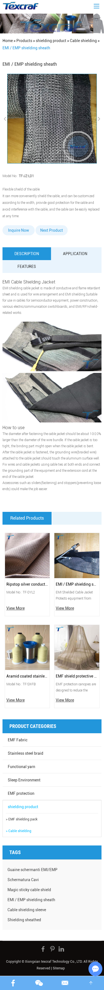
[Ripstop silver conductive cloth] (27, 555)
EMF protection (21, 793)
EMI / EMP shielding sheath (77, 584)
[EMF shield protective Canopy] (76, 647)
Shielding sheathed (24, 920)
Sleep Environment (24, 780)
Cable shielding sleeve (26, 910)
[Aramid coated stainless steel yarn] (27, 647)
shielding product (51, 40)
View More (15, 608)
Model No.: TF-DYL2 (20, 592)
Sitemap (59, 968)
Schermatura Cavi (23, 879)
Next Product (51, 230)
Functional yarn (21, 766)
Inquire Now (18, 230)
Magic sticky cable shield (29, 890)
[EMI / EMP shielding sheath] (76, 555)
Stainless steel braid (25, 753)
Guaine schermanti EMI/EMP (32, 869)
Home (7, 40)
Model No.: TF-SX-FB (21, 684)
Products (24, 40)
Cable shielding (83, 40)
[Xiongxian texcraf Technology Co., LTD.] (20, 5)
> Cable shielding (18, 831)
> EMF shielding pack (21, 819)
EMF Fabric (17, 740)
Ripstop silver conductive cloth (27, 584)
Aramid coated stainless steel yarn (27, 676)
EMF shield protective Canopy (77, 676)
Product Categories (32, 726)
